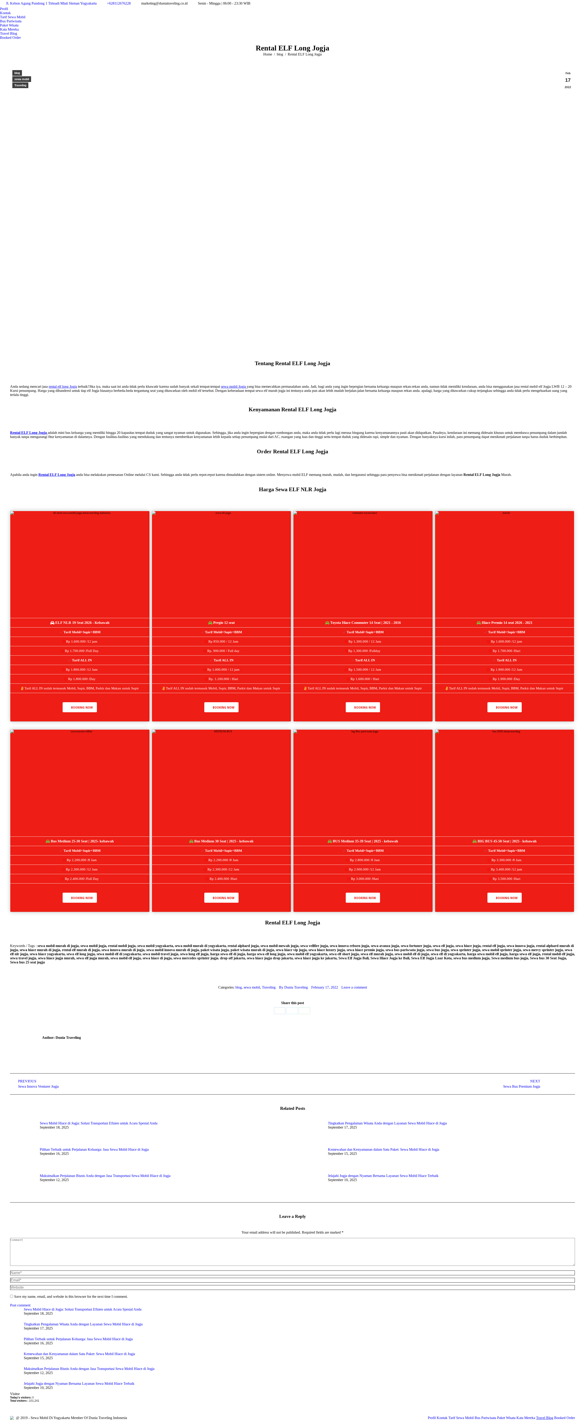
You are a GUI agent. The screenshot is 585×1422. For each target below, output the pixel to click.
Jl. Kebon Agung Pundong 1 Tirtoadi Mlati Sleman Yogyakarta (51, 3)
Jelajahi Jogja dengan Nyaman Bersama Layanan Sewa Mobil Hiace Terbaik (383, 1176)
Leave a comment (354, 987)
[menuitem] (4, 9)
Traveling (20, 85)
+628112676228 (119, 3)
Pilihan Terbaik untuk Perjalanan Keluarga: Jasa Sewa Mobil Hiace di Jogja (94, 1149)
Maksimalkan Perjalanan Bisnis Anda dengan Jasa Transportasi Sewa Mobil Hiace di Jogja (105, 1176)
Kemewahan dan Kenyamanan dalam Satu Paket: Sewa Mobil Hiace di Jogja (383, 1149)
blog (17, 73)
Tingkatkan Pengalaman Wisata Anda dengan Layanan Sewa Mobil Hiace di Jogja (387, 1123)
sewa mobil (21, 79)
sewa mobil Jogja (234, 386)
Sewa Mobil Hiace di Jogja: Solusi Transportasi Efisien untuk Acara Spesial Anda (98, 1123)
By (293, 987)
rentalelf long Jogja (63, 386)
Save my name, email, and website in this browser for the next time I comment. (71, 1296)
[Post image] (22, 1131)
